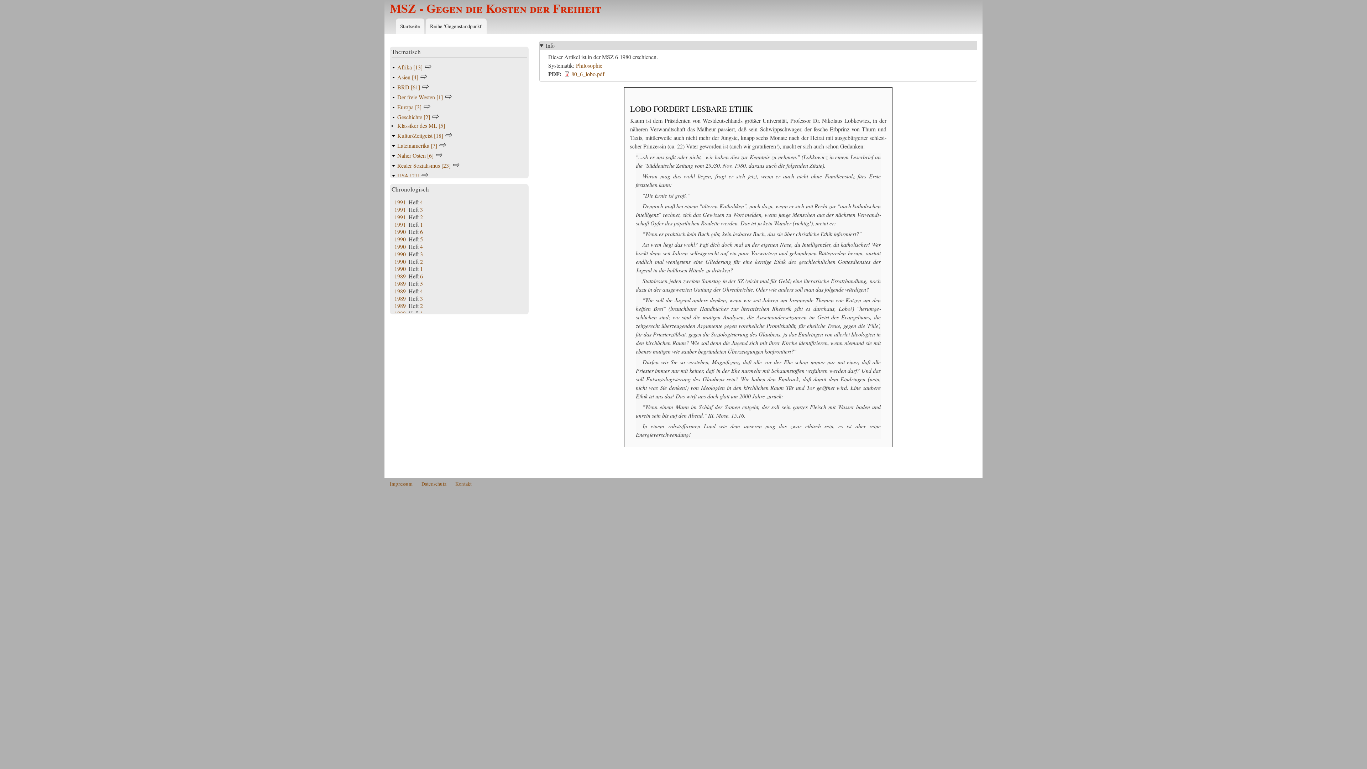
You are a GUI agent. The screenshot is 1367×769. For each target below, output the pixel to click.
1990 (400, 231)
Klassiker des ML (421, 125)
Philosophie (589, 65)
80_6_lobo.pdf (587, 74)
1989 (400, 276)
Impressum (401, 484)
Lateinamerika (417, 145)
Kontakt (463, 484)
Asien (407, 77)
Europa (409, 107)
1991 (400, 202)
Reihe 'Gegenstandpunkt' (456, 26)
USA (408, 175)
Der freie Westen (420, 97)
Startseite (410, 26)
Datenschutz (433, 484)
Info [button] (550, 45)
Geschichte (413, 117)
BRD (408, 87)
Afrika (410, 67)
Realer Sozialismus (424, 165)
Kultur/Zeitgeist (420, 135)
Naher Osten (415, 155)
